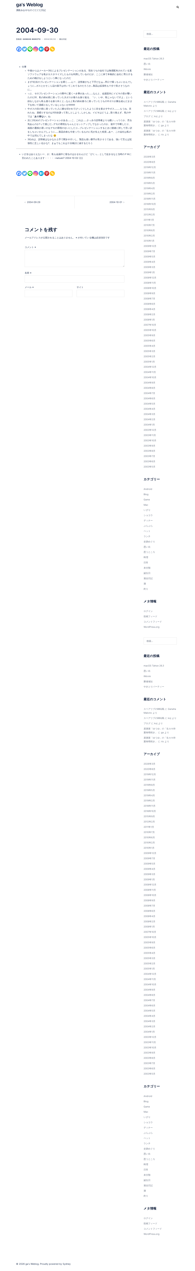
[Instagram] (35, 49)
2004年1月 (149, 424)
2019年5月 (149, 183)
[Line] (30, 49)
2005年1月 (149, 361)
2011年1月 (149, 219)
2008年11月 (150, 282)
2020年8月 (149, 162)
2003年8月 (149, 450)
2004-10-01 (115, 202)
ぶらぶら (148, 525)
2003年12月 (150, 429)
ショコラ (148, 515)
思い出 (147, 63)
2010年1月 (149, 240)
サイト (80, 287)
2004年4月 (149, 408)
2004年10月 (150, 377)
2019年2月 (149, 193)
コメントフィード (153, 621)
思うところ (149, 552)
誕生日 (147, 573)
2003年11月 (150, 435)
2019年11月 (149, 172)
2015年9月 (149, 209)
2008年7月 (149, 298)
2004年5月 (149, 403)
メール (29, 287)
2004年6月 (149, 398)
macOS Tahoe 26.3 (154, 58)
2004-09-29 (33, 202)
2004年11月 (150, 372)
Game (147, 499)
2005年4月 (149, 345)
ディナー (148, 520)
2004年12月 (150, 366)
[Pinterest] (46, 49)
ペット (147, 531)
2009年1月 (149, 272)
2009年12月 (150, 246)
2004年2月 (149, 419)
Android (148, 489)
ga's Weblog (29, 4)
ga (162, 125)
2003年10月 (150, 440)
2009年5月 (149, 256)
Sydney (67, 1263)
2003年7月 (149, 456)
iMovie (147, 69)
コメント (30, 247)
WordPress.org (151, 626)
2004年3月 (149, 414)
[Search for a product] (178, 7)
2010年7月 (149, 225)
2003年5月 (149, 466)
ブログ (147, 116)
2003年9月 (149, 445)
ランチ (147, 536)
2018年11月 (149, 198)
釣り (146, 588)
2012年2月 (149, 214)
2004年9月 (149, 382)
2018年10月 (150, 204)
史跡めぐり (149, 541)
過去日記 (63, 39)
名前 (28, 272)
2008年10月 (150, 288)
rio (162, 134)
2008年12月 (150, 277)
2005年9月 (149, 335)
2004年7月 (149, 393)
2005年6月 (149, 340)
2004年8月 (149, 387)
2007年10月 (150, 324)
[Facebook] (18, 49)
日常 (146, 562)
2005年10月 (150, 330)
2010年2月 (149, 235)
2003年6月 (149, 461)
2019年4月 (149, 188)
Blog (146, 494)
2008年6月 (149, 303)
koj (169, 111)
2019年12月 (150, 167)
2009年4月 (149, 261)
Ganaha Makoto (32, 39)
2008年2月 (149, 314)
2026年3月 (149, 156)
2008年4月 (149, 309)
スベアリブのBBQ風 (154, 101)
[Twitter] (24, 49)
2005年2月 (149, 356)
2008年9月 (149, 293)
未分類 (147, 567)
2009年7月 (149, 251)
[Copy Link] (52, 49)
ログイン (148, 611)
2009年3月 (149, 267)
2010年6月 (149, 230)
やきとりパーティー (154, 79)
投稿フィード (150, 616)
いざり (147, 510)
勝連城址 (148, 74)
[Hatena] (41, 49)
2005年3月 (149, 351)
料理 (146, 557)
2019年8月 (149, 177)
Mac (146, 504)
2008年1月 (149, 319)
